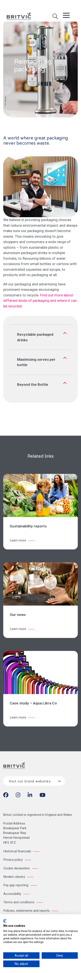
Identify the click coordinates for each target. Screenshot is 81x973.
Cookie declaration (16, 868)
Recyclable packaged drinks (35, 337)
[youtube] (42, 796)
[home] (18, 16)
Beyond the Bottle (32, 384)
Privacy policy (13, 860)
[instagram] (18, 796)
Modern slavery (14, 877)
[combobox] (34, 781)
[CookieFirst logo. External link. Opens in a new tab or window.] (4, 921)
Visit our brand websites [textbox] (30, 781)
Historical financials (17, 851)
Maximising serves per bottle (36, 362)
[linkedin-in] (30, 796)
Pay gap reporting (15, 885)
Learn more (18, 540)
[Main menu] (66, 16)
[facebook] (5, 796)
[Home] (14, 769)
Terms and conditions (18, 902)
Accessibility (12, 894)
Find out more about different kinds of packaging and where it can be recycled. (40, 300)
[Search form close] (55, 18)
